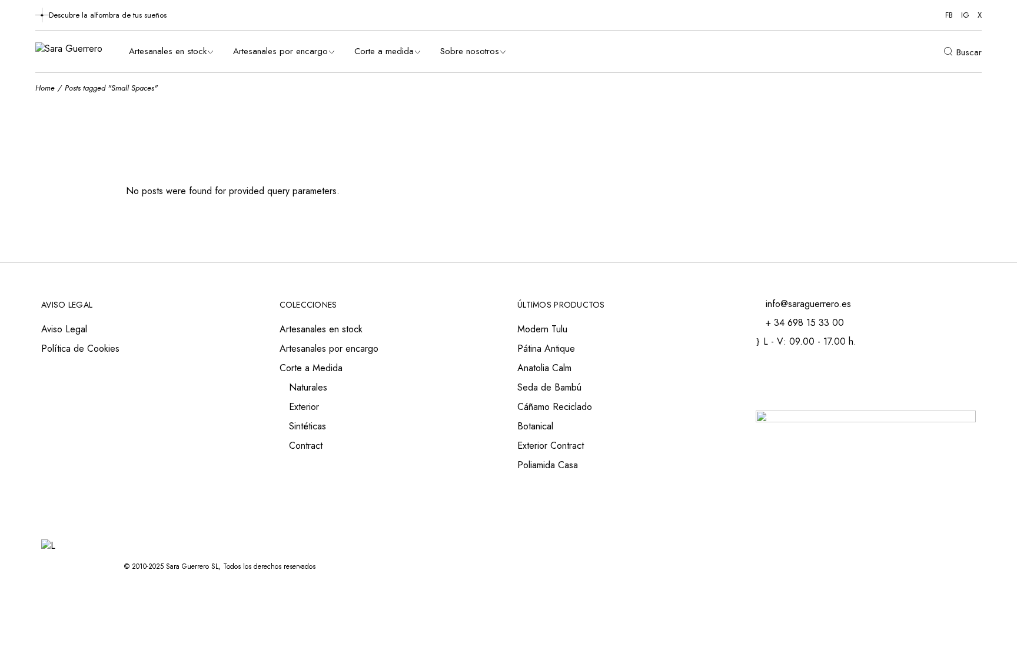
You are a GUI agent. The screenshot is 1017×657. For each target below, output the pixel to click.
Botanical (535, 426)
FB (949, 15)
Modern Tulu (542, 329)
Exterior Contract (550, 445)
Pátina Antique (546, 348)
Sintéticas (307, 426)
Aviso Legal (64, 329)
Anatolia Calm (544, 368)
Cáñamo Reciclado (554, 406)
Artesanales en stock (321, 329)
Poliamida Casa (547, 465)
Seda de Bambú (549, 387)
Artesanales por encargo (329, 348)
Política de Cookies (80, 348)
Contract (306, 445)
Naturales (308, 387)
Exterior (304, 406)
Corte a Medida (311, 368)
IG (965, 15)
